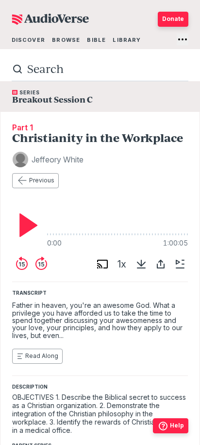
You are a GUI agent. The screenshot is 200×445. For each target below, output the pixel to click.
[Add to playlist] (180, 264)
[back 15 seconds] (22, 264)
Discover (28, 39)
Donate (173, 18)
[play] (25, 225)
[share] (160, 264)
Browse (66, 39)
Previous (41, 180)
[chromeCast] (102, 264)
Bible (96, 39)
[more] (182, 39)
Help (177, 425)
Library (127, 39)
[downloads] (141, 264)
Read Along (41, 355)
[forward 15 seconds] (41, 264)
